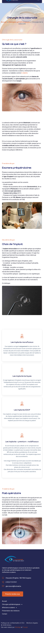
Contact (4, 614)
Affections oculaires (8, 608)
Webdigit (18, 627)
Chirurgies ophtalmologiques (19, 22)
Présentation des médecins (11, 611)
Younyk (25, 627)
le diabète (24, 73)
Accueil (4, 22)
